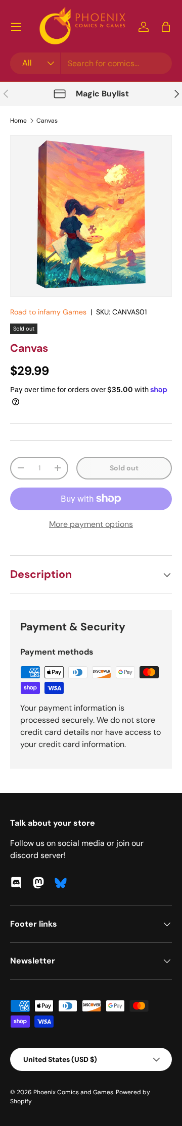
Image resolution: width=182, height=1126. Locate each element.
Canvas (47, 121)
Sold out (124, 467)
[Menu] (16, 27)
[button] (166, 27)
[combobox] (91, 63)
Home (18, 121)
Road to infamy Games (48, 311)
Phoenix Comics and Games (73, 1092)
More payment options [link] (91, 524)
